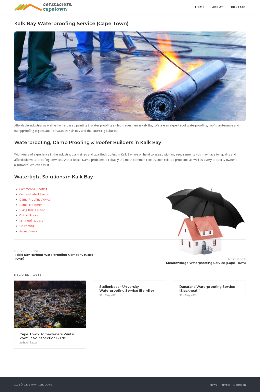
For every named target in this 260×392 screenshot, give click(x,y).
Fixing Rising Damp (32, 210)
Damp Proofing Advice (35, 199)
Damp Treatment (31, 205)
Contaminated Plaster (34, 194)
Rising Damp (28, 231)
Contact (238, 7)
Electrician (239, 385)
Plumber (225, 385)
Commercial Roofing (33, 189)
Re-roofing (27, 226)
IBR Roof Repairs (31, 220)
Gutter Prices (28, 215)
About (217, 7)
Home (199, 7)
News (213, 385)
